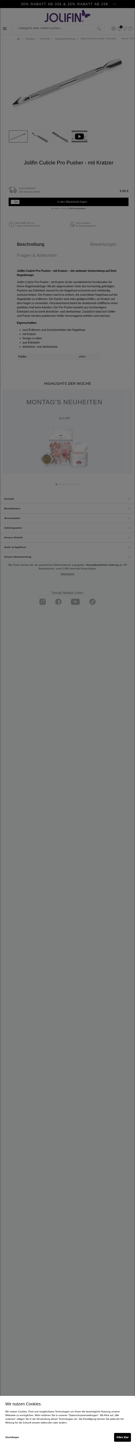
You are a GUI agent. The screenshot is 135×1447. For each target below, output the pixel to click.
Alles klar (122, 1437)
